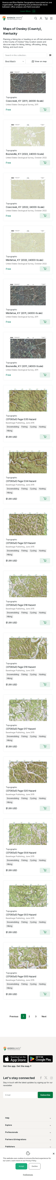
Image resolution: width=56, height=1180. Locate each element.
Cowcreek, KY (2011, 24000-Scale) (25, 101)
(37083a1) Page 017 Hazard (21, 728)
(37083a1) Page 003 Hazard (21, 914)
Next (44, 1016)
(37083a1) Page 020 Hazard (21, 790)
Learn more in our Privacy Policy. (23, 1160)
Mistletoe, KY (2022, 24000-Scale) (24, 260)
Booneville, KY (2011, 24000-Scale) (24, 366)
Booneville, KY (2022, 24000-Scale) (25, 154)
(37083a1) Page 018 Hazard (21, 605)
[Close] (53, 1152)
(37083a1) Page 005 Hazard (21, 976)
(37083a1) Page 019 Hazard (21, 667)
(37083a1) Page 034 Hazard (21, 481)
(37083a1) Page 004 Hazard (21, 852)
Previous (14, 1016)
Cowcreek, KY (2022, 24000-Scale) (25, 207)
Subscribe (45, 1095)
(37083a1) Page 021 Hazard (20, 543)
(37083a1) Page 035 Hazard (21, 419)
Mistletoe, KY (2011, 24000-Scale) (24, 313)
